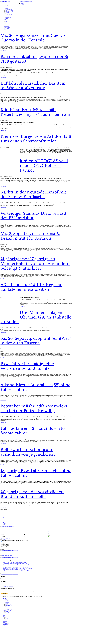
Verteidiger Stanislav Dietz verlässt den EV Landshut (33, 215)
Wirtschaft (6, 25)
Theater (7, 22)
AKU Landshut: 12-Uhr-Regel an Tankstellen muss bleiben (31, 287)
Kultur (5, 20)
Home (22, 3)
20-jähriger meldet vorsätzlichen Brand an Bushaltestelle (32, 494)
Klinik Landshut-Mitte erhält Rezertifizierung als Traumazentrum (35, 112)
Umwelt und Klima (9, 10)
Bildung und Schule (9, 11)
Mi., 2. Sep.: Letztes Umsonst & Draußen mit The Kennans (30, 236)
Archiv (5, 29)
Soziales (7, 7)
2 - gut (3, 543)
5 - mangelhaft (5, 546)
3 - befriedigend (5, 544)
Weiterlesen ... (3, 50)
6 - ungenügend (5, 548)
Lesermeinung (7, 27)
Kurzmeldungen (9, 13)
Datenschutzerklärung (7, 585)
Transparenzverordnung (8, 586)
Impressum (5, 583)
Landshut (23, 4)
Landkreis (8, 16)
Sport (5, 19)
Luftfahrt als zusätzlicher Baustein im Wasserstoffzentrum (32, 85)
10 (3, 522)
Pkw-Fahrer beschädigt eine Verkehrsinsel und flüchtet (27, 366)
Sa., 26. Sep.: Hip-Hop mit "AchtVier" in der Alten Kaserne (35, 340)
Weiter (4, 523)
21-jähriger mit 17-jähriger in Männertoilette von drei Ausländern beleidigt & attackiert (35, 264)
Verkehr (7, 12)
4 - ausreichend (5, 545)
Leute (7, 8)
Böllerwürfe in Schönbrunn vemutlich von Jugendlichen (27, 452)
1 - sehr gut (4, 541)
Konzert (7, 23)
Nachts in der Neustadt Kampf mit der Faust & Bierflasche (33, 194)
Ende (4, 524)
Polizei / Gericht (9, 9)
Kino (6, 21)
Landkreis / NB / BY (8, 14)
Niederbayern (8, 17)
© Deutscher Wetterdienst (5, 538)
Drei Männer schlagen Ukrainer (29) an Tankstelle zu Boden (35, 317)
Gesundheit (6, 26)
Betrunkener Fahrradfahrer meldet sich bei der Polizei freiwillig (34, 408)
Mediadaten (6, 28)
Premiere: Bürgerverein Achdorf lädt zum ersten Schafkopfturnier (35, 138)
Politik (7, 5)
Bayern (7, 18)
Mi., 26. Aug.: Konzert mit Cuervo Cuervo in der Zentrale (32, 37)
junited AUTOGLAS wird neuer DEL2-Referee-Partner (44, 166)
